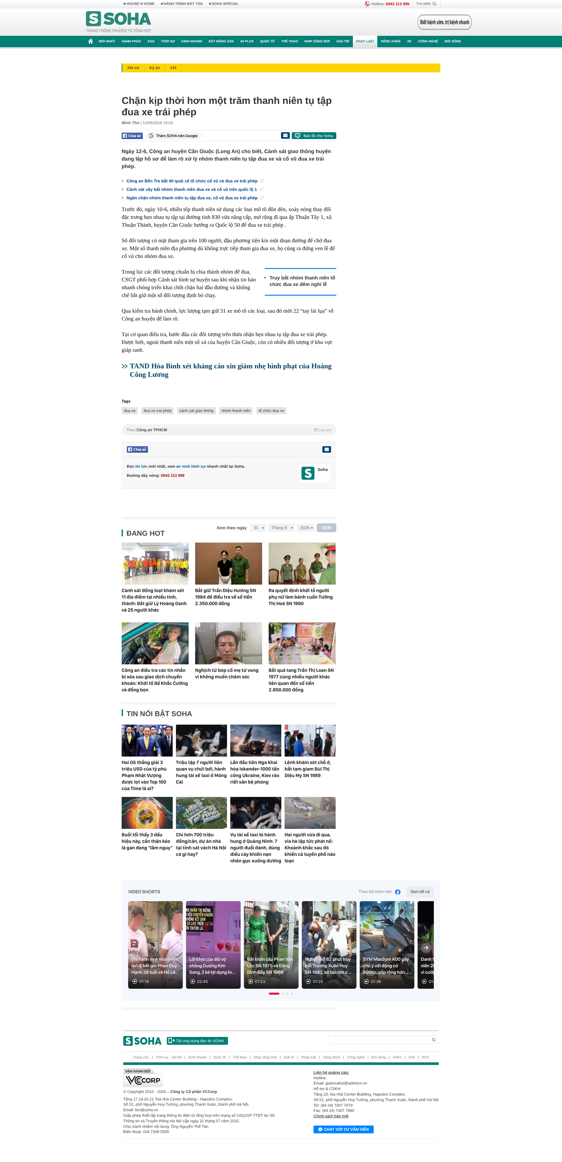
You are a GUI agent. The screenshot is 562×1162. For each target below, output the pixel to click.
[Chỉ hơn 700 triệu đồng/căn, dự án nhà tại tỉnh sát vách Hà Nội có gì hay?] (201, 813)
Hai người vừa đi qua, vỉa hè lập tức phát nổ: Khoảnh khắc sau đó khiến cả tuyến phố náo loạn (310, 848)
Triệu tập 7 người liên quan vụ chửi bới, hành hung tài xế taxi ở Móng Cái (201, 772)
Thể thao (289, 41)
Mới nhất (107, 41)
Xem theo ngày (232, 527)
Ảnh (411, 1057)
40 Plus (247, 41)
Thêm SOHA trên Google (177, 136)
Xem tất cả (420, 891)
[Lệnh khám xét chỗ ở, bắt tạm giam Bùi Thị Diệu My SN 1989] (310, 741)
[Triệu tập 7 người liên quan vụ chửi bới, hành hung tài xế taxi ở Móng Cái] (201, 741)
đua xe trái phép (157, 410)
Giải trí (342, 41)
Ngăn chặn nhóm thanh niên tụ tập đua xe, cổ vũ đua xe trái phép (193, 197)
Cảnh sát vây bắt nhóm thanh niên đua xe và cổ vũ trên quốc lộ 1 (192, 189)
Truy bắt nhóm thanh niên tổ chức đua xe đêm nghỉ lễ (302, 281)
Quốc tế (267, 41)
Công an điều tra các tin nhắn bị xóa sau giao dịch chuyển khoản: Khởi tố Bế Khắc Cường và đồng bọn (155, 680)
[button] (274, 994)
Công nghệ (428, 41)
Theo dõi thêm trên (375, 891)
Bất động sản (221, 41)
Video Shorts (144, 892)
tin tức (141, 466)
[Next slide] (426, 947)
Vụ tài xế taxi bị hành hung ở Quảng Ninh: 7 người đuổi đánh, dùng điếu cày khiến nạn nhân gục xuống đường (255, 848)
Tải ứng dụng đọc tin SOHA (200, 1041)
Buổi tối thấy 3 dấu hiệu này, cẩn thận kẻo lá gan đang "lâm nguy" (147, 841)
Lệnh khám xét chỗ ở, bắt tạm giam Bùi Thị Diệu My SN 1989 (308, 768)
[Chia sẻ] (132, 136)
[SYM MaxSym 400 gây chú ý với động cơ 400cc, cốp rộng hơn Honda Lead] (387, 945)
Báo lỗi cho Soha (318, 136)
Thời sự (168, 41)
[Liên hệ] (326, 449)
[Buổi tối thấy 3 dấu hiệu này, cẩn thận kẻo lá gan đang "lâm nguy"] (147, 813)
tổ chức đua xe (271, 410)
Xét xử (133, 67)
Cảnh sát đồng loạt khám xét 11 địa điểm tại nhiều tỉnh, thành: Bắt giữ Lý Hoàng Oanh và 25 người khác (154, 600)
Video (397, 1057)
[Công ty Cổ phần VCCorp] (202, 1077)
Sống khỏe (391, 41)
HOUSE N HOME (140, 4)
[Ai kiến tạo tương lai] (442, 22)
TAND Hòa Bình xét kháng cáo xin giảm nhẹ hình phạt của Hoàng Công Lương (231, 370)
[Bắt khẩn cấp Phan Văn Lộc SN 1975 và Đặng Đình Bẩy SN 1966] (271, 945)
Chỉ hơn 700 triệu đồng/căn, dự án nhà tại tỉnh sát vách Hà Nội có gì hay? (201, 844)
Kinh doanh (191, 41)
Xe (409, 41)
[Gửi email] (285, 135)
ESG (151, 41)
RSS (425, 1057)
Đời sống (453, 41)
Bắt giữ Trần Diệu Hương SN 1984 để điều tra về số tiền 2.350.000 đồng (225, 597)
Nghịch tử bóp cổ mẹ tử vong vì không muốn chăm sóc (227, 673)
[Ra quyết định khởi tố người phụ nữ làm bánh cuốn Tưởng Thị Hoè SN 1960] (302, 564)
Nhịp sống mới (317, 41)
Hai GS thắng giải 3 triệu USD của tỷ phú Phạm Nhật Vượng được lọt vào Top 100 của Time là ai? (144, 775)
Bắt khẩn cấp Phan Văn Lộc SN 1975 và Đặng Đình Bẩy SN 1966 (270, 966)
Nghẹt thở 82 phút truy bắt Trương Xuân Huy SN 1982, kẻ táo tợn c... (328, 966)
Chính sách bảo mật (331, 1116)
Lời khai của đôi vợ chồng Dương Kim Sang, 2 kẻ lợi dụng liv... (212, 966)
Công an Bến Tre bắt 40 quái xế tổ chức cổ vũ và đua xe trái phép (193, 180)
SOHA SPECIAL (225, 4)
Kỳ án (154, 67)
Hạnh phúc (131, 41)
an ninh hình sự (191, 466)
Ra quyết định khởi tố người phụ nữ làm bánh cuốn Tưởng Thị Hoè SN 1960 (301, 597)
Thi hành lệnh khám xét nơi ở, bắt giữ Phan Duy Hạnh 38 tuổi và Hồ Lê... (155, 966)
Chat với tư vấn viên (346, 1129)
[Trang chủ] (119, 22)
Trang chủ (141, 1057)
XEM (326, 527)
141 (173, 67)
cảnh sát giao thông (197, 410)
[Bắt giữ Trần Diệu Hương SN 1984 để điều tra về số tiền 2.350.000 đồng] (228, 564)
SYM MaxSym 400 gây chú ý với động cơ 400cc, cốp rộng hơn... (386, 966)
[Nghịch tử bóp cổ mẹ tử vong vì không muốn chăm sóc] (228, 643)
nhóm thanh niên (235, 410)
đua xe (130, 410)
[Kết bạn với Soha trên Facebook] (308, 473)
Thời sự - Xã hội (168, 1057)
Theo (229, 430)
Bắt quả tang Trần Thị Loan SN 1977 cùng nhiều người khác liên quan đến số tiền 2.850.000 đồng (301, 680)
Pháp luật (365, 41)
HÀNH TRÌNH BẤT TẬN (183, 4)
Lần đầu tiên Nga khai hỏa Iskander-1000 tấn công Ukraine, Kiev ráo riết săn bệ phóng (254, 772)
